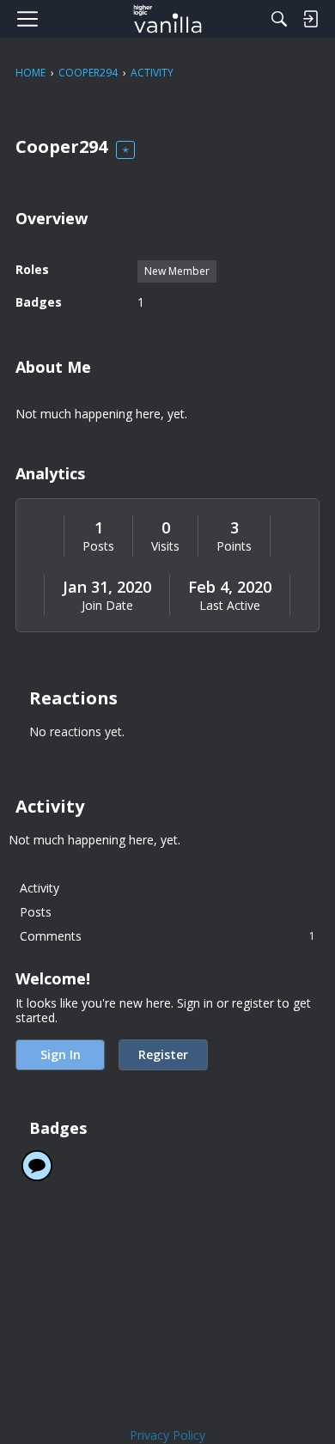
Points (234, 546)
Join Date (107, 605)
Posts (98, 546)
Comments (167, 936)
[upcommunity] (168, 19)
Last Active (229, 605)
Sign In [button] (60, 1054)
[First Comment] (37, 1165)
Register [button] (163, 1054)
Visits (165, 546)
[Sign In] (310, 19)
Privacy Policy (167, 1435)
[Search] (279, 19)
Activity (39, 888)
